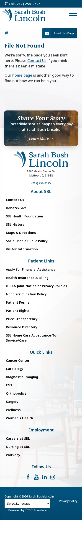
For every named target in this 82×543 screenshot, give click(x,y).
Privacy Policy (68, 501)
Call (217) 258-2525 (24, 3)
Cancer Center (17, 360)
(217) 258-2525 (41, 183)
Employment (41, 430)
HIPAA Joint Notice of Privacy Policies (36, 286)
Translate (40, 510)
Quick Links (41, 352)
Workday (13, 455)
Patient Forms (17, 302)
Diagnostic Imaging (22, 377)
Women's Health (19, 418)
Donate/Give (16, 208)
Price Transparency (22, 319)
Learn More (39, 138)
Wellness (13, 410)
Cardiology (14, 368)
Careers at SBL (18, 438)
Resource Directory (21, 327)
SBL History (15, 224)
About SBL (41, 191)
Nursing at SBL (18, 446)
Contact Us (36, 60)
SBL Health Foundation (24, 216)
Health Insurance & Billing (27, 278)
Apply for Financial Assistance (31, 269)
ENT (9, 385)
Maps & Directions (21, 232)
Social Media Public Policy (27, 241)
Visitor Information (22, 249)
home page (22, 75)
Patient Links (41, 261)
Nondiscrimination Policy (26, 294)
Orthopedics (16, 393)
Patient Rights (18, 310)
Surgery (12, 401)
